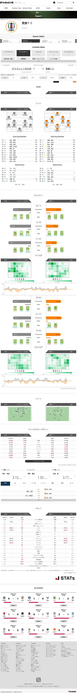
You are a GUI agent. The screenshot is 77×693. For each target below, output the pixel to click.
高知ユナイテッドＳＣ (35, 666)
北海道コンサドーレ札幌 (21, 645)
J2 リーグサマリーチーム (51, 649)
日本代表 (63, 647)
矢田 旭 (49, 153)
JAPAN (38, 8)
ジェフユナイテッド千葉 (6, 649)
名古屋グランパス (4, 660)
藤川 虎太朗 (13, 157)
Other (62, 643)
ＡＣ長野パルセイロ (35, 652)
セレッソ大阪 (3, 664)
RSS (74, 81)
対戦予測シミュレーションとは (67, 655)
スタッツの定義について (69, 572)
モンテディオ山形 (19, 651)
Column (48, 8)
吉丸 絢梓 (13, 140)
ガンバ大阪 (3, 663)
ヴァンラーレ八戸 (19, 647)
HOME (6, 8)
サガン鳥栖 (18, 668)
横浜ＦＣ (17, 656)
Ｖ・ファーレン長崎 (5, 671)
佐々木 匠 (50, 161)
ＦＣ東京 (2, 652)
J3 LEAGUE (33, 643)
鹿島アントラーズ (4, 645)
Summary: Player (27, 8)
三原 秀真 (50, 148)
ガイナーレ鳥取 (34, 660)
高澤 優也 (13, 159)
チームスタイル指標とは (66, 653)
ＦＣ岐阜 (33, 655)
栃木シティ (18, 653)
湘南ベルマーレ (19, 657)
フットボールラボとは (65, 648)
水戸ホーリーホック (5, 647)
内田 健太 (50, 172)
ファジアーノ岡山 (4, 667)
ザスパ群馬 (33, 648)
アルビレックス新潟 (20, 660)
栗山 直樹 (50, 144)
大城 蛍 (49, 146)
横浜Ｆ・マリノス (4, 657)
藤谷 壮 (12, 148)
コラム (62, 645)
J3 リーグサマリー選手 (50, 655)
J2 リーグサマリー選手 (50, 651)
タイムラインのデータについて (68, 388)
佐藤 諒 (49, 179)
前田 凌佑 (50, 177)
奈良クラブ (33, 659)
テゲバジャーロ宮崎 (20, 671)
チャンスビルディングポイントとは (67, 464)
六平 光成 (13, 150)
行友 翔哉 (50, 181)
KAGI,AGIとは (64, 651)
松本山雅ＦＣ (33, 651)
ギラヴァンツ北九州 (21, 68)
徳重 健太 (50, 140)
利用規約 (26, 684)
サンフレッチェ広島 (5, 668)
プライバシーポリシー (37, 684)
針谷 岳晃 (13, 153)
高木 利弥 (50, 155)
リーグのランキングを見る (38, 461)
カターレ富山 (18, 661)
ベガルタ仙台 (18, 648)
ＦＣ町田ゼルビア (4, 655)
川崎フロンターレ (4, 656)
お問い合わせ (49, 684)
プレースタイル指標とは (66, 652)
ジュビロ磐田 (18, 663)
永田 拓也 (13, 144)
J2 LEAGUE (18, 643)
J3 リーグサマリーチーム (51, 653)
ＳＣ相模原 (33, 649)
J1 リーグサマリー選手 (50, 647)
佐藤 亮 (12, 179)
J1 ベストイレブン (50, 648)
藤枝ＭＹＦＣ (18, 664)
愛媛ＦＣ (50, 68)
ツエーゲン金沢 (34, 653)
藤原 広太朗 (13, 146)
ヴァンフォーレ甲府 (20, 659)
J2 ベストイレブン (50, 652)
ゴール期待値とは (64, 656)
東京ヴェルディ (4, 653)
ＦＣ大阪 (33, 657)
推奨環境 (30, 684)
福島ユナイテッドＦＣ (35, 645)
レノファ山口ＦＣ (34, 661)
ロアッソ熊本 (33, 668)
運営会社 (44, 684)
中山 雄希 (13, 155)
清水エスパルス (4, 659)
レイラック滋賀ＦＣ (35, 656)
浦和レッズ (3, 648)
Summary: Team (16, 8)
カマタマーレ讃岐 (34, 663)
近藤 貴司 (50, 159)
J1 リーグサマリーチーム (51, 645)
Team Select (69, 8)
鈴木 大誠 (50, 142)
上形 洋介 (13, 181)
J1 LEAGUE (3, 643)
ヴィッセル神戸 (4, 666)
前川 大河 (13, 161)
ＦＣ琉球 (33, 671)
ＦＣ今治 (17, 667)
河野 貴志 (13, 142)
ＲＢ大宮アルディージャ (21, 655)
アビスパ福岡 (3, 670)
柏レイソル (3, 651)
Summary (48, 643)
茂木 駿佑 (50, 157)
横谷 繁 (49, 150)
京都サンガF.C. (4, 661)
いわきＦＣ (18, 652)
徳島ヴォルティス (19, 666)
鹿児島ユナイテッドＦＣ (36, 670)
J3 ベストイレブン (50, 656)
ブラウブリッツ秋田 (20, 649)
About (58, 8)
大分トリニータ (19, 670)
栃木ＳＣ (33, 647)
